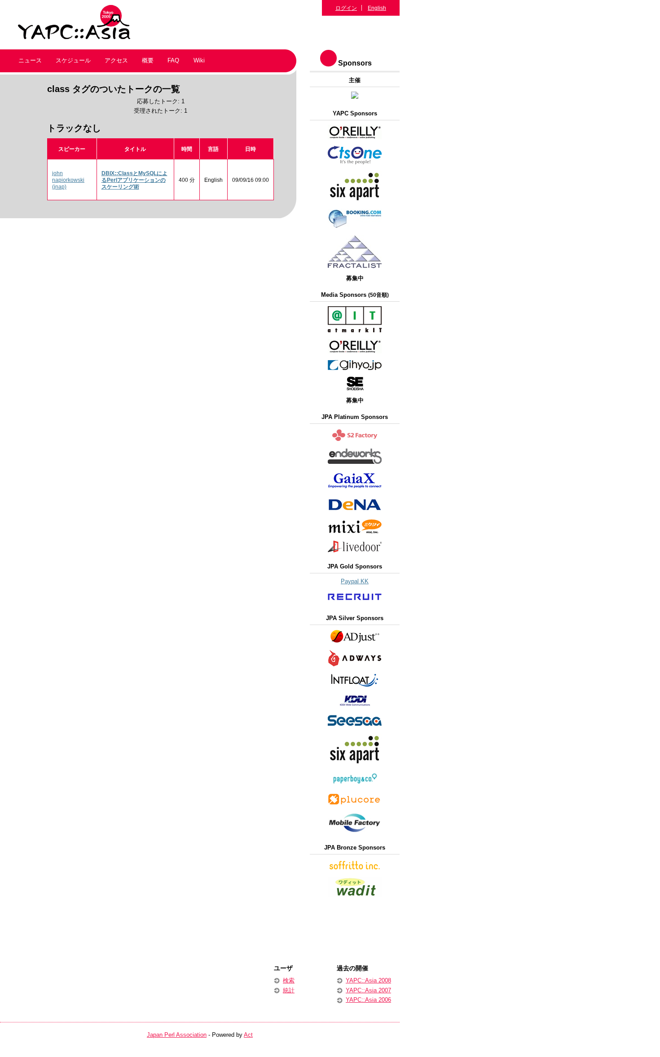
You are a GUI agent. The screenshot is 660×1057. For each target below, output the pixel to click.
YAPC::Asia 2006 (368, 999)
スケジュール (73, 60)
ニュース (30, 60)
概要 (148, 60)
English (377, 8)
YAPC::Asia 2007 (368, 990)
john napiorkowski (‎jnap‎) (68, 179)
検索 (289, 980)
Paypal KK (355, 581)
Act (248, 1034)
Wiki (199, 60)
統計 (289, 990)
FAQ (173, 60)
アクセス (116, 60)
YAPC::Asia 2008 (368, 980)
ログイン (346, 8)
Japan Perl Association (177, 1034)
